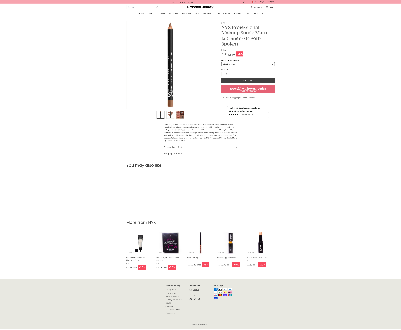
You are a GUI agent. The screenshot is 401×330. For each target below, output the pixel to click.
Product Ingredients (173, 147)
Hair (197, 13)
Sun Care (173, 13)
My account (170, 313)
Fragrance (208, 13)
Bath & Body (224, 13)
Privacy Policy (171, 290)
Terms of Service (172, 296)
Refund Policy (171, 293)
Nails (162, 13)
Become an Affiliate (173, 310)
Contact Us (170, 306)
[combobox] (143, 7)
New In (141, 13)
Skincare (186, 13)
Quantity (225, 69)
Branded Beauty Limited (199, 324)
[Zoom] (170, 65)
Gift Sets (258, 13)
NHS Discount (171, 303)
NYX (223, 23)
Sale (248, 13)
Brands (237, 13)
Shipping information (174, 153)
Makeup (152, 13)
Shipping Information (174, 300)
